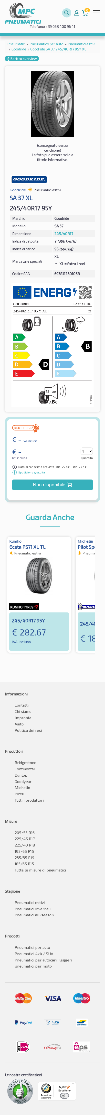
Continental (25, 768)
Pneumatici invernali (33, 908)
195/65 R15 (24, 851)
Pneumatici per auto (32, 947)
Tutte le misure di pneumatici (40, 870)
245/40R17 (63, 233)
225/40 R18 (25, 845)
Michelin (22, 787)
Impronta (23, 717)
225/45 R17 (25, 838)
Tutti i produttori (29, 800)
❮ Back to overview (22, 59)
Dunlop (21, 775)
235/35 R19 (24, 857)
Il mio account (76, 13)
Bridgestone (25, 762)
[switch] (64, 1096)
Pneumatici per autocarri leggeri (43, 960)
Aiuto (19, 724)
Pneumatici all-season (34, 914)
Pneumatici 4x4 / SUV (34, 953)
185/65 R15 (24, 863)
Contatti (22, 705)
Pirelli (20, 793)
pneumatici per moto (33, 966)
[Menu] (73, 1085)
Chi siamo (23, 711)
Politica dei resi (28, 730)
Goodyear (23, 781)
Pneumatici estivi (30, 902)
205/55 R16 (25, 832)
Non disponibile (49, 484)
